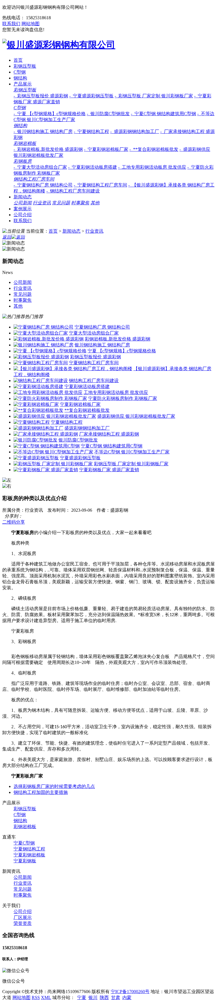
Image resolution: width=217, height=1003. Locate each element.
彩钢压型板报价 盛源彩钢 (95, 356)
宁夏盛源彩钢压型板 (80, 457)
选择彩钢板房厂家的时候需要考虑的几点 (54, 786)
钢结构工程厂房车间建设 (94, 380)
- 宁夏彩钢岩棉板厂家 (106, 149)
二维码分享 (13, 522)
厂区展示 (23, 917)
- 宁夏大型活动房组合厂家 (40, 167)
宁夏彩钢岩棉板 (29, 854)
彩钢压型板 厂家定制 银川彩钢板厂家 (131, 463)
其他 (94, 202)
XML (46, 997)
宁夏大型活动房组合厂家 (94, 333)
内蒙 (126, 997)
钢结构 (20, 78)
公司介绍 (23, 214)
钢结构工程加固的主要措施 (41, 792)
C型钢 (20, 72)
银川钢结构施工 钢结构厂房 (102, 344)
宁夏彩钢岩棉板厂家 (80, 404)
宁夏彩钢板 (25, 860)
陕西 (104, 997)
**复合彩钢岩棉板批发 (87, 410)
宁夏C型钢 (24, 843)
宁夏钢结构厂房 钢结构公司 (102, 327)
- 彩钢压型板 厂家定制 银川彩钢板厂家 (154, 95)
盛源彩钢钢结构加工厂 (87, 428)
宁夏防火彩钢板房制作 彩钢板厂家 (122, 398)
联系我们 (11, 23)
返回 (6, 237)
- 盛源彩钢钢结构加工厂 (134, 131)
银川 (92, 997)
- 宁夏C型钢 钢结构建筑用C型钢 (163, 113)
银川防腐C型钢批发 (78, 440)
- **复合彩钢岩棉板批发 (153, 149)
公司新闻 (23, 202)
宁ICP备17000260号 (130, 991)
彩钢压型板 (25, 66)
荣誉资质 (23, 923)
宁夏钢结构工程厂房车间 (94, 362)
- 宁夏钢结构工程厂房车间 (100, 185)
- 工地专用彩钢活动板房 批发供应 (152, 167)
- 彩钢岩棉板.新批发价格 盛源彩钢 (48, 149)
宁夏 (81, 997)
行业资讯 (42, 202)
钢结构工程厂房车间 (34, 179)
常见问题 (61, 202)
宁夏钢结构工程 (67, 422)
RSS (36, 997)
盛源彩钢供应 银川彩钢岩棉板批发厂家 (136, 416)
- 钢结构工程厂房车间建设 (73, 190)
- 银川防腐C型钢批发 (108, 113)
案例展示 (23, 208)
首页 (18, 60)
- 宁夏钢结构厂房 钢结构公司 (43, 185)
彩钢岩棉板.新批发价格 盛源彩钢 (117, 339)
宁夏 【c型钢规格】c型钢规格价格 (122, 350)
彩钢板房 (23, 161)
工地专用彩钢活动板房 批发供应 (116, 392)
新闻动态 (23, 196)
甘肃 (115, 997)
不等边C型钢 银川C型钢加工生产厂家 (132, 451)
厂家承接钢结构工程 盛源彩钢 (109, 434)
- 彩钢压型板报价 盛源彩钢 (41, 95)
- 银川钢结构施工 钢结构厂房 (43, 131)
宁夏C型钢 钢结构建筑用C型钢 (111, 445)
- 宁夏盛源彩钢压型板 (91, 95)
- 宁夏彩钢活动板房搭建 (92, 167)
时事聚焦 (80, 202)
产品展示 (23, 84)
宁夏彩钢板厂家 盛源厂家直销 (109, 469)
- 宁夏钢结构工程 (91, 131)
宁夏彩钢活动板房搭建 (87, 386)
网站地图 (30, 23)
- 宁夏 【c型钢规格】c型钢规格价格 (50, 113)
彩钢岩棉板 (25, 143)
